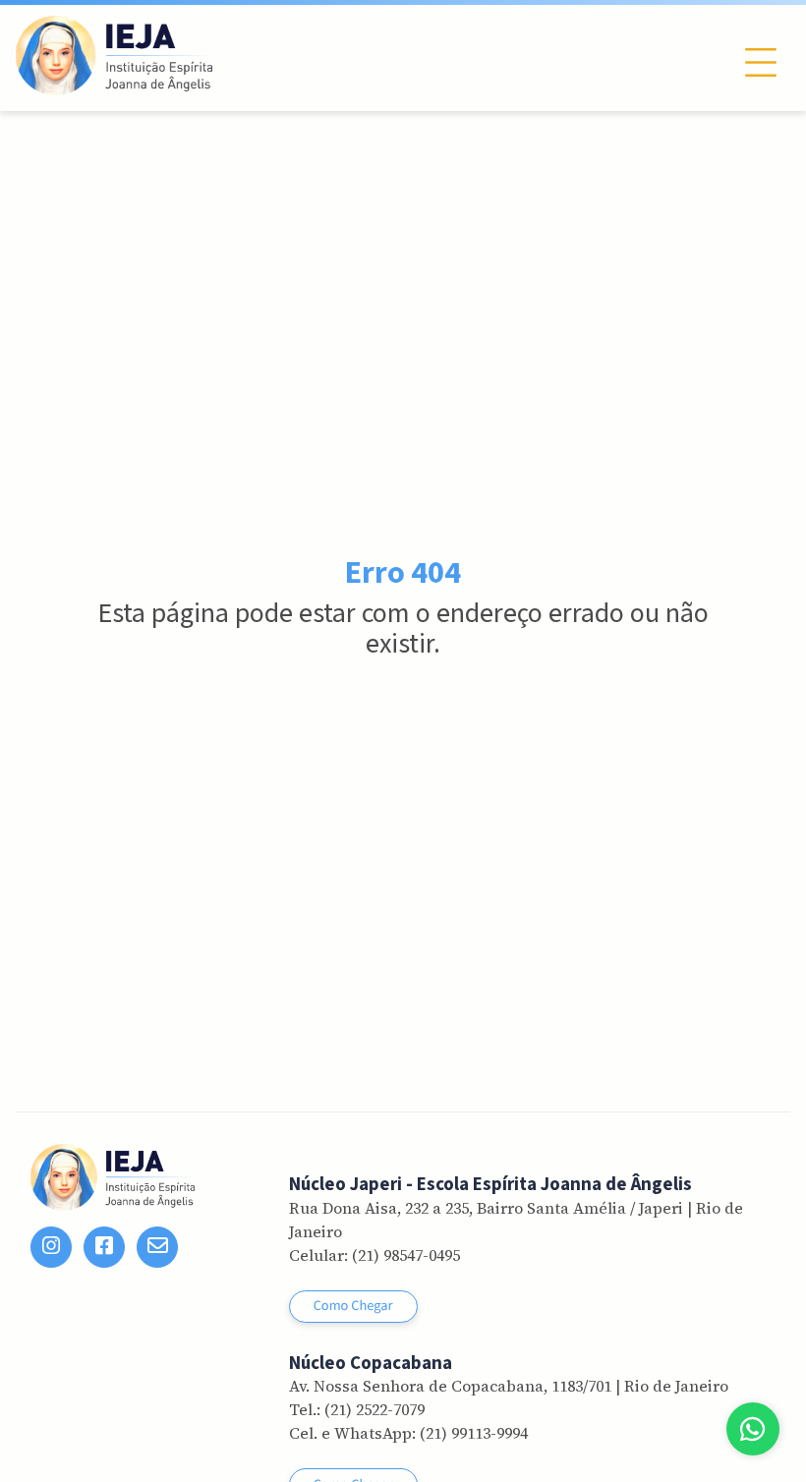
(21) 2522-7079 (374, 1409)
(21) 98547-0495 (406, 1255)
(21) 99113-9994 (474, 1433)
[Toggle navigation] (760, 62)
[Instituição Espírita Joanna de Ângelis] (114, 55)
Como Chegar (353, 1305)
